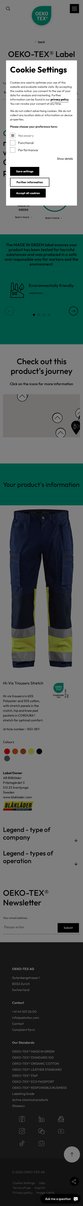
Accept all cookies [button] (28, 193)
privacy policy (59, 99)
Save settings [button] (24, 171)
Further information (30, 182)
